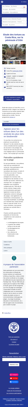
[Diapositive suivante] (24, 52)
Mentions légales (20, 398)
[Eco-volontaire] (2, 2)
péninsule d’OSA (17, 71)
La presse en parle (14, 344)
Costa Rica (7, 313)
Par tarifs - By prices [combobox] (9, 25)
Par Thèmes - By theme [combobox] (10, 6)
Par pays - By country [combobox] (9, 9)
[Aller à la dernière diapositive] (3, 52)
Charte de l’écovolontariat (14, 390)
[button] (5, 62)
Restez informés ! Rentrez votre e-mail (14, 356)
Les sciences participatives (14, 393)
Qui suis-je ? (14, 339)
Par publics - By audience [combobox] (10, 12)
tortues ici (12, 117)
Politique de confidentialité (9, 398)
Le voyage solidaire (14, 388)
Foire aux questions (14, 337)
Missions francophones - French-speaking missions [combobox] (13, 22)
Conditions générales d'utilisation (14, 400)
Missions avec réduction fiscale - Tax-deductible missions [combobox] (13, 19)
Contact (14, 342)
